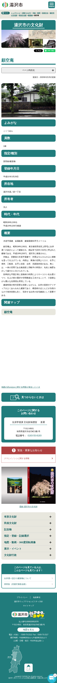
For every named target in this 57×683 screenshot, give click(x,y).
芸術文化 (45, 13)
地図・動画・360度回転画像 (20, 542)
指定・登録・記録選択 (16, 535)
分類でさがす (26, 13)
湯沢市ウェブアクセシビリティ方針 (28, 601)
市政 (34, 13)
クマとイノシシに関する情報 (16, 458)
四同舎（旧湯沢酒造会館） (15, 584)
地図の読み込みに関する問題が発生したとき (20, 387)
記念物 (8, 529)
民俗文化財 (10, 523)
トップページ (15, 13)
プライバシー (22, 597)
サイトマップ (28, 606)
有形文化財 (22, 15)
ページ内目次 (28, 70)
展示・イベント (13, 548)
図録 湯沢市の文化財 (28, 506)
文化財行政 (10, 555)
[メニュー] (51, 5)
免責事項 (36, 597)
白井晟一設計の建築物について (17, 578)
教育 (38, 13)
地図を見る (28, 629)
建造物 (30, 15)
